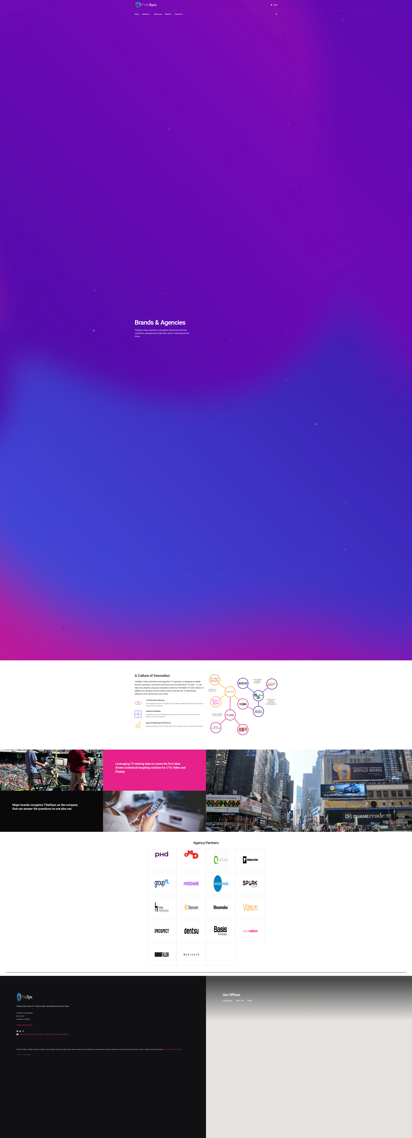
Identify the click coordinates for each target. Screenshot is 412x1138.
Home (137, 14)
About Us (168, 14)
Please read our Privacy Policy (173, 1049)
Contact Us (179, 14)
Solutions (145, 14)
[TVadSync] (146, 5)
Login (274, 5)
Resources (158, 14)
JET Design (27, 1054)
